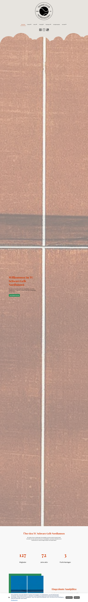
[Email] (44, 30)
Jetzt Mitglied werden (14, 295)
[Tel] (47, 30)
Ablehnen (76, 597)
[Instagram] (40, 30)
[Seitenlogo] (44, 11)
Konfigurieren (14, 600)
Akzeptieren (69, 597)
